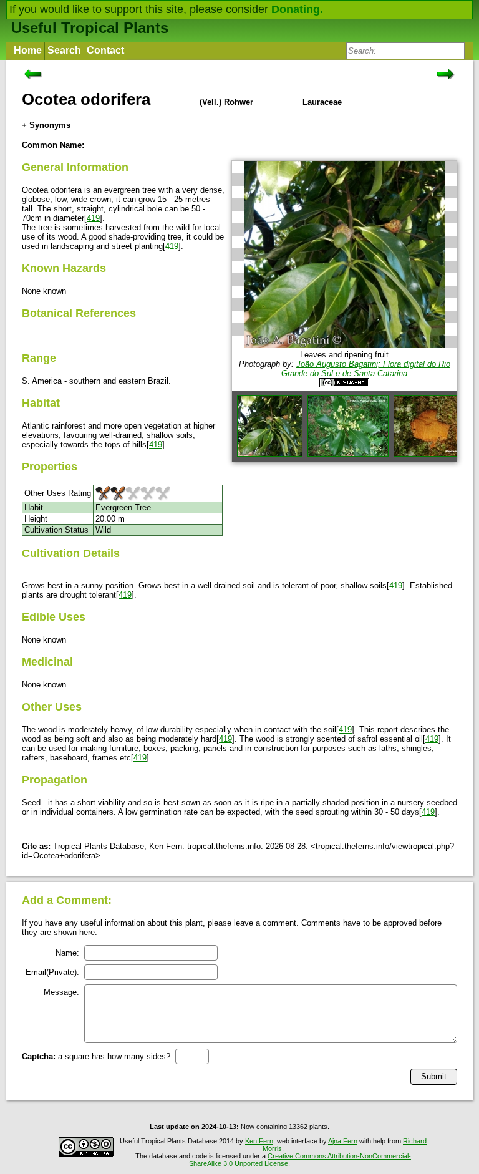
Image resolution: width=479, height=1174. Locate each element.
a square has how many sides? (96, 1056)
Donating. (297, 9)
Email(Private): (52, 972)
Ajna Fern (342, 1141)
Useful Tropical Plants (89, 27)
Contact (105, 50)
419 (93, 218)
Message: (61, 992)
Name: (67, 953)
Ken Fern (259, 1141)
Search (64, 50)
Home (28, 50)
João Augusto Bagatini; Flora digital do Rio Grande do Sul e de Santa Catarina (365, 368)
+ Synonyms (46, 125)
